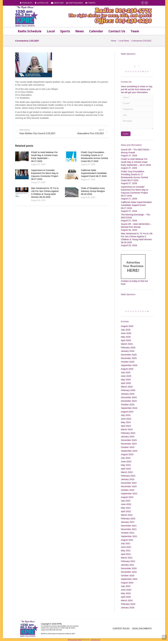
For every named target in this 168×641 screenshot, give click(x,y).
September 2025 (129, 365)
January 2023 (127, 479)
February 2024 (128, 433)
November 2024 (129, 400)
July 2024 (125, 415)
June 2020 (126, 589)
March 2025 (127, 386)
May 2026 (126, 336)
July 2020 (125, 586)
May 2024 (126, 422)
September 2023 (129, 450)
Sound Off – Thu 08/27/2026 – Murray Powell (136, 151)
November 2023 (129, 443)
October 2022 (127, 490)
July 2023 (125, 457)
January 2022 (127, 522)
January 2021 (127, 564)
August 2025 (127, 368)
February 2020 (128, 604)
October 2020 (127, 575)
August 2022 (127, 497)
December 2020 (129, 568)
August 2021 (127, 539)
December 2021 (129, 525)
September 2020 (129, 579)
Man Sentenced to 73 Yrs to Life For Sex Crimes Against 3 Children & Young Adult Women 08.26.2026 (45, 192)
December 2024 (129, 397)
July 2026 (125, 329)
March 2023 (127, 472)
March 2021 (127, 557)
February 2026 (128, 347)
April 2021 (126, 554)
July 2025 (125, 372)
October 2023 (127, 447)
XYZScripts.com (95, 639)
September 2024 (129, 408)
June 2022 (126, 504)
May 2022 (126, 507)
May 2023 (126, 465)
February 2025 (128, 390)
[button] (125, 71)
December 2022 (129, 482)
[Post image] (22, 156)
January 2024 (127, 436)
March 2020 (127, 600)
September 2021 (129, 536)
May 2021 (126, 550)
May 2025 (126, 379)
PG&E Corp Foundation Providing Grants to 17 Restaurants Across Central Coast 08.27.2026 (94, 156)
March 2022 (127, 514)
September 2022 (129, 493)
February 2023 (128, 475)
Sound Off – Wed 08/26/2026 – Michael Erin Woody (136, 225)
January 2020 (127, 607)
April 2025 (126, 383)
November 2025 (129, 358)
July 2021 (125, 543)
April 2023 (126, 468)
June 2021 (126, 547)
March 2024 (127, 429)
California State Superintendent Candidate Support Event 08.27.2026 (94, 173)
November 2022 (129, 486)
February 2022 (128, 518)
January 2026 (127, 351)
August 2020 (127, 582)
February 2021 (128, 561)
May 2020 (126, 593)
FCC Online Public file (64, 627)
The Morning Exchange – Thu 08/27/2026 (135, 216)
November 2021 (129, 529)
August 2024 (127, 411)
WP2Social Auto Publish (75, 639)
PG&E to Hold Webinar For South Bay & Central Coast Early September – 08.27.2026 (44, 156)
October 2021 (127, 532)
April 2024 (126, 425)
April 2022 (126, 511)
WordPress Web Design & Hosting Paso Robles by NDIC (58, 633)
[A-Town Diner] (137, 66)
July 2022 (125, 500)
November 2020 (129, 571)
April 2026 (126, 340)
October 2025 (127, 361)
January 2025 (127, 393)
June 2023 (126, 461)
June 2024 (126, 418)
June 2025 (126, 376)
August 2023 (127, 454)
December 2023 (129, 440)
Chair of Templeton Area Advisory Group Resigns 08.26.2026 (93, 191)
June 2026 (126, 333)
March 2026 (127, 343)
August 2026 (127, 326)
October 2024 (127, 404)
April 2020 (126, 596)
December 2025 (129, 354)
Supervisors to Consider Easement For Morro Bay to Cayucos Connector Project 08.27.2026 (44, 174)
